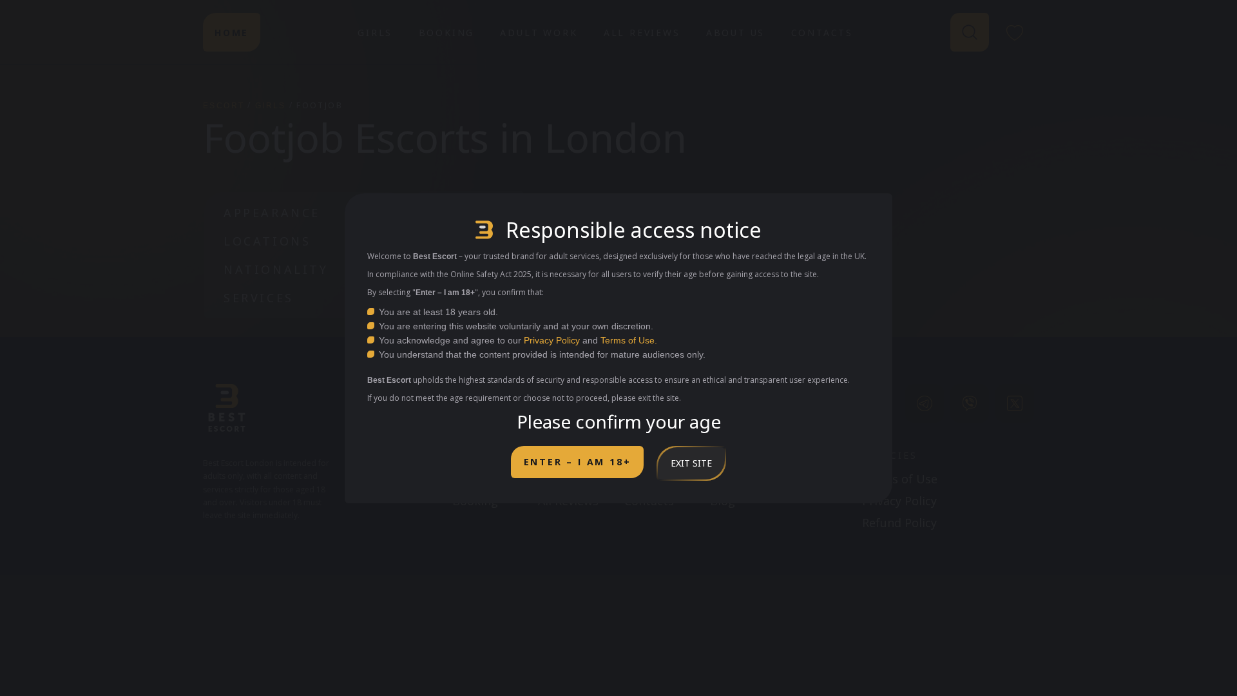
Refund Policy (899, 522)
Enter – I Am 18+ (577, 462)
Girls (375, 32)
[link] (924, 403)
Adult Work (538, 32)
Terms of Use (899, 479)
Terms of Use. (628, 340)
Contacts (822, 32)
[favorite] (1014, 32)
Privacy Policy (552, 340)
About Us (735, 32)
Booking (447, 32)
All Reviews (642, 32)
